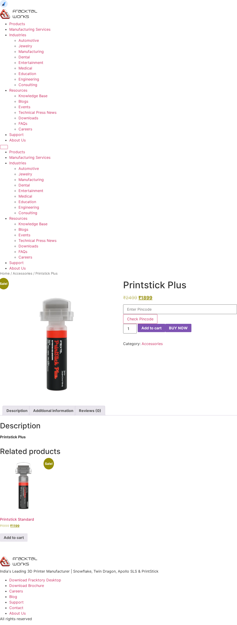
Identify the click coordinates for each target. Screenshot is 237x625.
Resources (18, 90)
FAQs (23, 123)
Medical (25, 68)
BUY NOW (178, 328)
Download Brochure (26, 585)
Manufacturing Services (29, 29)
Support (16, 134)
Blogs (23, 101)
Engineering (29, 79)
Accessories (22, 273)
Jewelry (25, 46)
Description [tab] (17, 410)
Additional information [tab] (53, 410)
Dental (24, 57)
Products (17, 23)
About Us (17, 140)
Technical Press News (37, 112)
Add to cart (151, 328)
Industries (17, 35)
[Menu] (4, 147)
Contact (16, 607)
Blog (13, 596)
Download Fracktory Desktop (35, 580)
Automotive (29, 40)
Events (24, 107)
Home (5, 273)
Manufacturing (31, 51)
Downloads (28, 118)
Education (27, 73)
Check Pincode (140, 319)
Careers (25, 129)
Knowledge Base (33, 95)
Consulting (28, 84)
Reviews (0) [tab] (90, 410)
